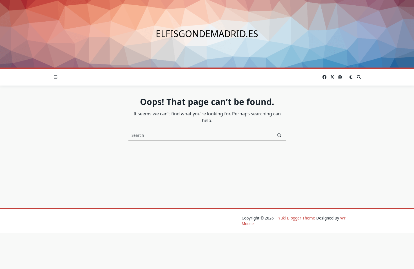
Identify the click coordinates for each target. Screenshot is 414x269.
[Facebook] (324, 77)
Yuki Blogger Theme (296, 218)
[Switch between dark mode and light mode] (350, 77)
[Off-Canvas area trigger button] (55, 77)
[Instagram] (340, 77)
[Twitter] (332, 77)
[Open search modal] (359, 77)
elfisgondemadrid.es (207, 34)
